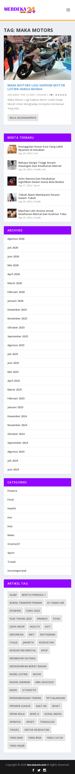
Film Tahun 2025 (21, 618)
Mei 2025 (13, 372)
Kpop (44, 650)
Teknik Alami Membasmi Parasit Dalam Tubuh (39, 196)
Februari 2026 (16, 292)
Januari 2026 (15, 300)
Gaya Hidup (17, 626)
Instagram (47, 634)
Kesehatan (46, 642)
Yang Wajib (17, 745)
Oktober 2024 (16, 434)
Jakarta (28, 642)
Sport (37, 185)
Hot (36, 153)
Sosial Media (53, 714)
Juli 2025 (12, 354)
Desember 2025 (17, 309)
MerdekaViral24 (36, 764)
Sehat (56, 706)
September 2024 (17, 442)
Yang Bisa (34, 737)
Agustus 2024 (15, 451)
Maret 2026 (14, 283)
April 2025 (13, 380)
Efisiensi (15, 610)
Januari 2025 (15, 407)
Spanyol (15, 721)
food (56, 618)
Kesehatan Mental (23, 650)
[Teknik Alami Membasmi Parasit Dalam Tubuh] (12, 197)
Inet (10, 526)
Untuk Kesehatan (36, 729)
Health (37, 169)
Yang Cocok (55, 737)
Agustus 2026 (15, 238)
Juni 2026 (13, 256)
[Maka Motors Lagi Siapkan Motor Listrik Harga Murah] (37, 57)
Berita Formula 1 (34, 595)
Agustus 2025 (15, 345)
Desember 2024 (17, 416)
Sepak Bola (17, 714)
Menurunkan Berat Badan (28, 666)
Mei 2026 (13, 265)
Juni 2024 (13, 469)
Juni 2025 (13, 363)
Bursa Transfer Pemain (26, 602)
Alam (13, 595)
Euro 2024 (33, 610)
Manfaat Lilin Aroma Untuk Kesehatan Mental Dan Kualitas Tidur (42, 212)
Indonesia (16, 634)
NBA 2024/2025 (44, 682)
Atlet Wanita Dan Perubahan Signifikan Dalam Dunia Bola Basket (41, 180)
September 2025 (17, 336)
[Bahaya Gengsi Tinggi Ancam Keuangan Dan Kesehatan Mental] (12, 165)
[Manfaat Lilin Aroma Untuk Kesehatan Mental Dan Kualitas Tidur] (12, 213)
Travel (11, 561)
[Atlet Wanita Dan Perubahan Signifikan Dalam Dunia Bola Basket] (12, 181)
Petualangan (55, 698)
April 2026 (13, 274)
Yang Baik (16, 737)
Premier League (20, 706)
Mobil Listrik (19, 674)
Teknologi (47, 721)
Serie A (34, 714)
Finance (12, 490)
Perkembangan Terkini (25, 698)
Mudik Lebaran (20, 682)
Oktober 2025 (16, 327)
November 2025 (17, 318)
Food (10, 499)
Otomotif (41, 94)
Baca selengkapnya (23, 117)
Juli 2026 (12, 247)
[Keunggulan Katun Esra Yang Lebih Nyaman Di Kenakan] (12, 149)
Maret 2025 (14, 389)
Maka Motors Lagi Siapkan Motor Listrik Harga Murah (36, 87)
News (10, 535)
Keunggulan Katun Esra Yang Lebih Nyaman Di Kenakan (40, 148)
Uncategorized (16, 570)
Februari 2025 (16, 398)
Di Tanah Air (55, 602)
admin (16, 94)
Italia (13, 642)
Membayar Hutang (22, 658)
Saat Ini (41, 706)
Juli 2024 (12, 460)
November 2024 (17, 425)
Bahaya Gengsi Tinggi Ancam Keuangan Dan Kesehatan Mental (39, 164)
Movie (37, 674)
